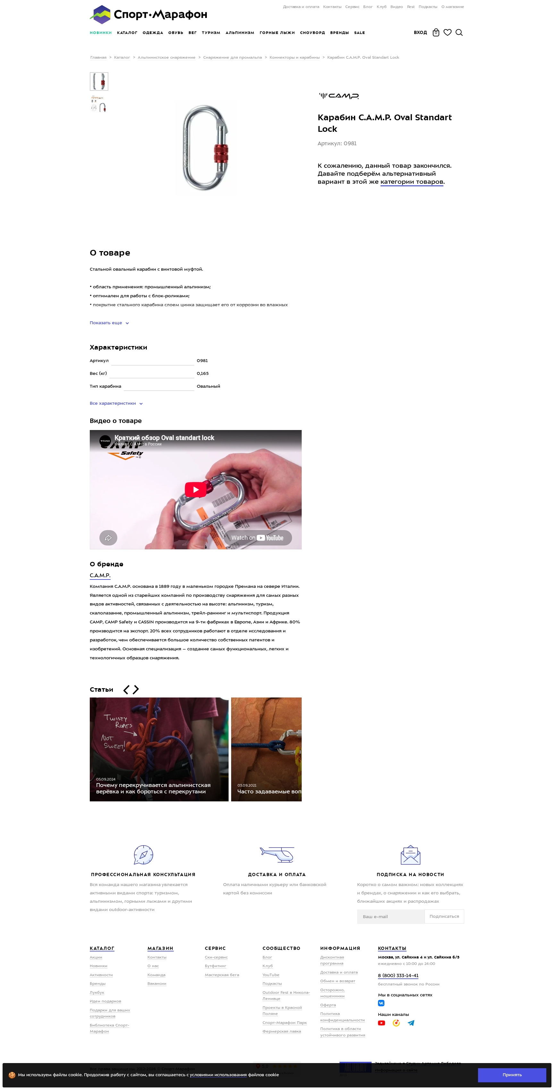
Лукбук (97, 993)
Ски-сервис (216, 957)
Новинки (101, 32)
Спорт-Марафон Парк (285, 1023)
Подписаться (444, 916)
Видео (396, 7)
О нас (153, 966)
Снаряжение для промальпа (232, 58)
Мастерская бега (222, 975)
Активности (101, 975)
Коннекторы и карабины (295, 58)
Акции (96, 957)
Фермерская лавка (282, 1032)
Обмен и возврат (337, 981)
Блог (368, 7)
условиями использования (218, 1075)
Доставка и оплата (301, 7)
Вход (420, 32)
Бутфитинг (215, 966)
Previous (85, 751)
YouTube (271, 975)
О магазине (452, 7)
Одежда (153, 32)
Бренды (339, 32)
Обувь (175, 32)
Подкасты (428, 7)
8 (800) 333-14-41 (398, 976)
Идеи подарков (105, 1001)
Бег (193, 32)
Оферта (328, 1005)
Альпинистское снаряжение (167, 58)
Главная (98, 58)
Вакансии (156, 984)
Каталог (127, 32)
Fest (411, 7)
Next (306, 751)
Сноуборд (312, 32)
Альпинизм (240, 32)
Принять (512, 1075)
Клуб (382, 7)
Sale (359, 32)
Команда (156, 975)
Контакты (332, 7)
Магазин (160, 948)
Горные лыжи (277, 32)
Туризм (211, 32)
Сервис (352, 7)
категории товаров (412, 182)
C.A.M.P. (100, 576)
